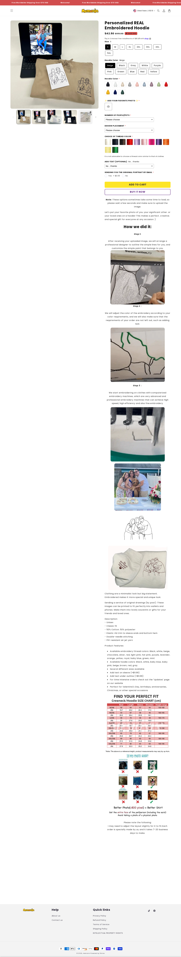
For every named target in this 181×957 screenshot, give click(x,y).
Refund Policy (99, 920)
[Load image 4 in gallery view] (70, 117)
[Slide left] (13, 117)
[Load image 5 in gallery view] (85, 117)
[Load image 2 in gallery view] (39, 117)
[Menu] (11, 10)
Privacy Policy (99, 916)
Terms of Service (101, 924)
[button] (158, 10)
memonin (86, 953)
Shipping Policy (100, 929)
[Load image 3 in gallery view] (54, 117)
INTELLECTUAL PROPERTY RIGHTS (108, 933)
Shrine (102, 953)
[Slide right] (96, 117)
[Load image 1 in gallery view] (23, 117)
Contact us (57, 920)
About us (56, 916)
